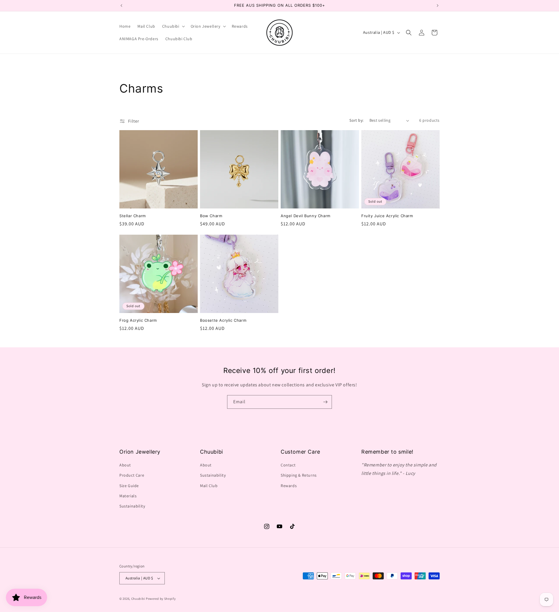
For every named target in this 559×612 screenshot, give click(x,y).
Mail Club (208, 485)
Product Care (131, 475)
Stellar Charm (132, 215)
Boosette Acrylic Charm (223, 320)
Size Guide (129, 485)
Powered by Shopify (161, 599)
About (125, 465)
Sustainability (132, 506)
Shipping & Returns (299, 475)
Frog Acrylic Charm (138, 320)
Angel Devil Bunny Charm (305, 215)
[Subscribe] (325, 402)
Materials (128, 495)
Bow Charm (211, 215)
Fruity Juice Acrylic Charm (387, 215)
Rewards (289, 485)
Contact (288, 465)
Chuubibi (138, 599)
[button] (173, 26)
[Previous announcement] (121, 5)
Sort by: (356, 120)
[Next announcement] (437, 5)
